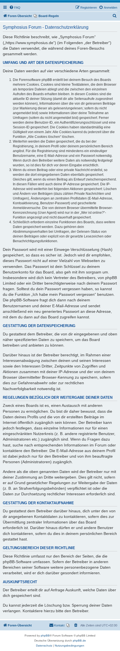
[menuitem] (14, 7)
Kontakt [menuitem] (59, 625)
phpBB (45, 635)
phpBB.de (79, 640)
